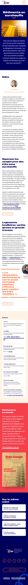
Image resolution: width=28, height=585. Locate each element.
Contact (6, 577)
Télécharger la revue (10, 447)
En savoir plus (8, 213)
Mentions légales (18, 577)
